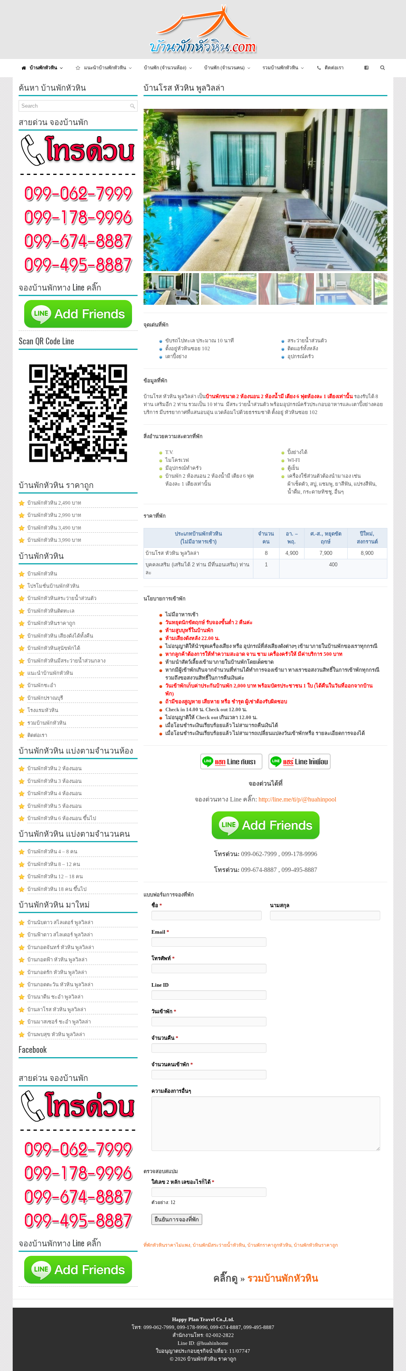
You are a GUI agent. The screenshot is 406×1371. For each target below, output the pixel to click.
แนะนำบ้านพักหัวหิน (50, 673)
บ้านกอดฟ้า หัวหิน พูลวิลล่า (57, 960)
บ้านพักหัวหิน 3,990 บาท (54, 540)
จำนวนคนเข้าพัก (172, 1064)
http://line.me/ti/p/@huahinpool (297, 799)
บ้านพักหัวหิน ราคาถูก (211, 1359)
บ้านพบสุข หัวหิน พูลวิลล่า (56, 1034)
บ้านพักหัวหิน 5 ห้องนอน (54, 806)
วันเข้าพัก (163, 1011)
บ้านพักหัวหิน (42, 574)
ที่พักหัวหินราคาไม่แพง (167, 1245)
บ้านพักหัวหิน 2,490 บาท (54, 503)
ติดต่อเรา (37, 735)
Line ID (160, 985)
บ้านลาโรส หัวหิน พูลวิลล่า (56, 1009)
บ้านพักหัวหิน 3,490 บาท (54, 528)
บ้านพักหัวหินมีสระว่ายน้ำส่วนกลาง (66, 661)
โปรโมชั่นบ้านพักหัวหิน (53, 586)
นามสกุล (279, 905)
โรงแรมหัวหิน (42, 710)
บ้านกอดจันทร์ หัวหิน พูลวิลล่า (60, 947)
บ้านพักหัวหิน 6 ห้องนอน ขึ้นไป (61, 818)
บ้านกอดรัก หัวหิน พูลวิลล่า (57, 972)
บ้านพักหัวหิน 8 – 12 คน (53, 864)
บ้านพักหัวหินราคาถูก (316, 1245)
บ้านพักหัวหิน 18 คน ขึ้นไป (56, 889)
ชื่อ (156, 905)
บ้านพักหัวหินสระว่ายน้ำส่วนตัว (61, 598)
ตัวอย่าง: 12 (163, 1202)
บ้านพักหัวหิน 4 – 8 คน (52, 852)
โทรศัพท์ (163, 958)
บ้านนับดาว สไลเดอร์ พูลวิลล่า (60, 922)
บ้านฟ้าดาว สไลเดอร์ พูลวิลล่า (60, 935)
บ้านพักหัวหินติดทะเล (51, 611)
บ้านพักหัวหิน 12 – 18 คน (55, 876)
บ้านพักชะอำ (41, 685)
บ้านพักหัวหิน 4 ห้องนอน (54, 793)
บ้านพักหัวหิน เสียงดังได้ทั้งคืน (60, 636)
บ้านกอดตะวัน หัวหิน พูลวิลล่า (60, 984)
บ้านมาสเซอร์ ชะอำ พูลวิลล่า (59, 1022)
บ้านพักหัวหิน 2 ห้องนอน (54, 768)
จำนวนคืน (164, 1038)
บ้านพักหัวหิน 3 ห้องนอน (54, 781)
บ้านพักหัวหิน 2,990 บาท (54, 515)
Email (160, 932)
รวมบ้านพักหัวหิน (282, 1278)
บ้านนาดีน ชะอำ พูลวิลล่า (55, 997)
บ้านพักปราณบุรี (45, 698)
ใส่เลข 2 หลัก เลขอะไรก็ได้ (182, 1182)
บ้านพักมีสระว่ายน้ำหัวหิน (219, 1245)
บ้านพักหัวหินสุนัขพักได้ (53, 648)
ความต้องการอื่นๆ (171, 1091)
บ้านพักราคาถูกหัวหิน (269, 1245)
